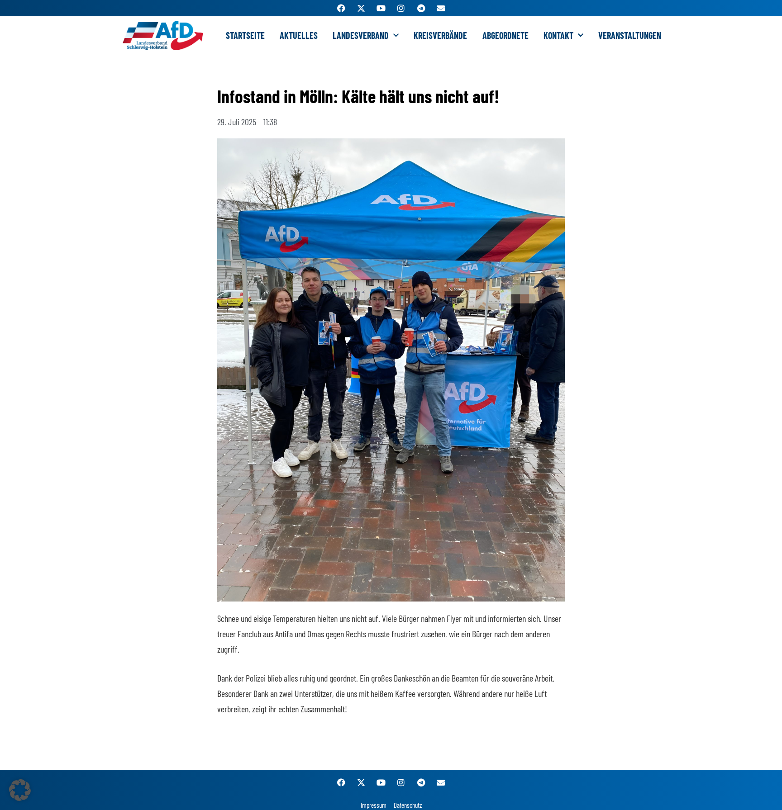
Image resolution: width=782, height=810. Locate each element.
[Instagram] (401, 8)
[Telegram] (421, 8)
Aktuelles (299, 35)
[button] (20, 790)
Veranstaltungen (629, 35)
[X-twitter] (361, 8)
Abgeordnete (505, 35)
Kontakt (558, 35)
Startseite (245, 35)
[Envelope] (441, 8)
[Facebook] (341, 8)
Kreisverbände (440, 35)
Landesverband (361, 35)
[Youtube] (381, 8)
